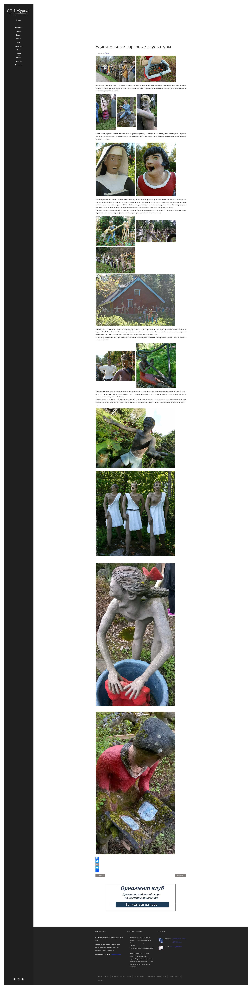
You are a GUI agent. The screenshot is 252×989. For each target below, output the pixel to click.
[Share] (140, 870)
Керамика (18, 27)
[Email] (140, 864)
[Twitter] (140, 861)
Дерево (18, 42)
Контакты (18, 65)
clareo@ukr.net (176, 947)
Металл (18, 31)
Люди (19, 54)
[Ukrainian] (42, 1)
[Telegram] (22, 979)
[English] (39, 1)
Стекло (18, 39)
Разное (18, 57)
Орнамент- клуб (179, 939)
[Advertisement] (140, 22)
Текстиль (19, 24)
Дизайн (18, 35)
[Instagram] (18, 979)
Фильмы (19, 61)
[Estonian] (45, 1)
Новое (18, 20)
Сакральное (19, 46)
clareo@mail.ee (116, 954)
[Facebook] (14, 979)
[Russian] (35, 1)
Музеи (18, 50)
